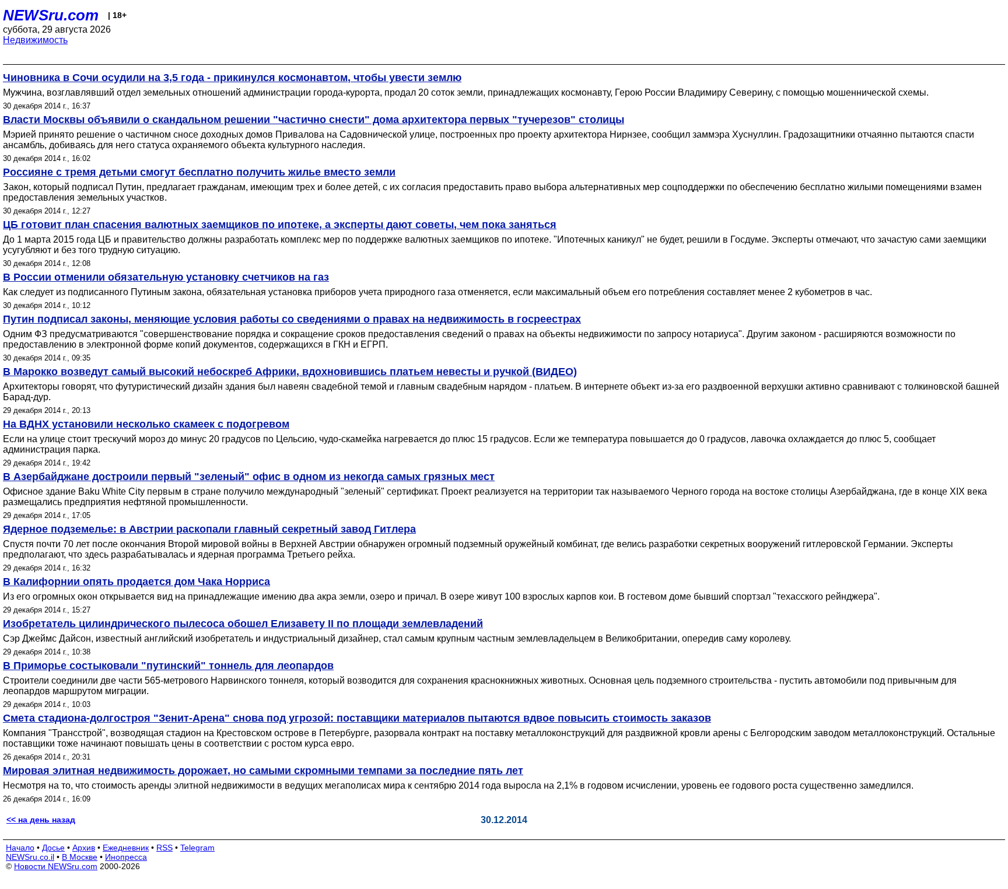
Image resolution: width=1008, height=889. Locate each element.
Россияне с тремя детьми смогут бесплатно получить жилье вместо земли (199, 172)
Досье (53, 847)
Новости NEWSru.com (55, 866)
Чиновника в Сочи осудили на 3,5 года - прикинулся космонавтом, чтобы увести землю (232, 77)
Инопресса (126, 857)
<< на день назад (40, 819)
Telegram (197, 847)
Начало (20, 847)
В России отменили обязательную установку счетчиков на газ (166, 277)
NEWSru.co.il (30, 857)
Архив (83, 847)
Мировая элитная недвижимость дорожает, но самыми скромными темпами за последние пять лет (263, 770)
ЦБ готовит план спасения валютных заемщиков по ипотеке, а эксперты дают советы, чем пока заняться (279, 224)
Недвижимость (35, 40)
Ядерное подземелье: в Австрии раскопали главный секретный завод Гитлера (209, 529)
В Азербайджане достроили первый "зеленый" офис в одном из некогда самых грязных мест (249, 476)
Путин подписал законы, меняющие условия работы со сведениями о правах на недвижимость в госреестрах (292, 319)
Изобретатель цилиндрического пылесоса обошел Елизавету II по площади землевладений (243, 623)
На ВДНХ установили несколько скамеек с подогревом (146, 424)
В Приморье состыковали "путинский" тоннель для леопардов (168, 665)
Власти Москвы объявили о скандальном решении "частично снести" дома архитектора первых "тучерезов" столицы (313, 119)
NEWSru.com (51, 15)
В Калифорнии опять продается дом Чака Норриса (136, 581)
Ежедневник (126, 847)
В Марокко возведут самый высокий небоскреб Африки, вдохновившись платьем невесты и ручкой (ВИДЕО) (290, 371)
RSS (164, 847)
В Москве (79, 857)
